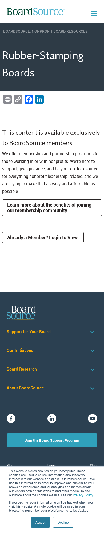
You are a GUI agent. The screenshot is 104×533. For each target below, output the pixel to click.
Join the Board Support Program (52, 440)
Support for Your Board (29, 331)
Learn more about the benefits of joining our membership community (49, 207)
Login (51, 465)
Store (93, 465)
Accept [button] (40, 522)
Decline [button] (63, 522)
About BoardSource (25, 388)
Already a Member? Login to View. (43, 237)
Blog (10, 465)
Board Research (22, 369)
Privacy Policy (83, 495)
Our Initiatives (20, 350)
